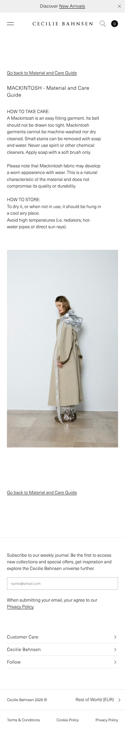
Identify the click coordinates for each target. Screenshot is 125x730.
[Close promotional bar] (119, 6)
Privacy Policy (20, 606)
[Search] (103, 23)
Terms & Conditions (23, 720)
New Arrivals (72, 6)
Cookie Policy (68, 720)
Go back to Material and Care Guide (42, 73)
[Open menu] (10, 23)
